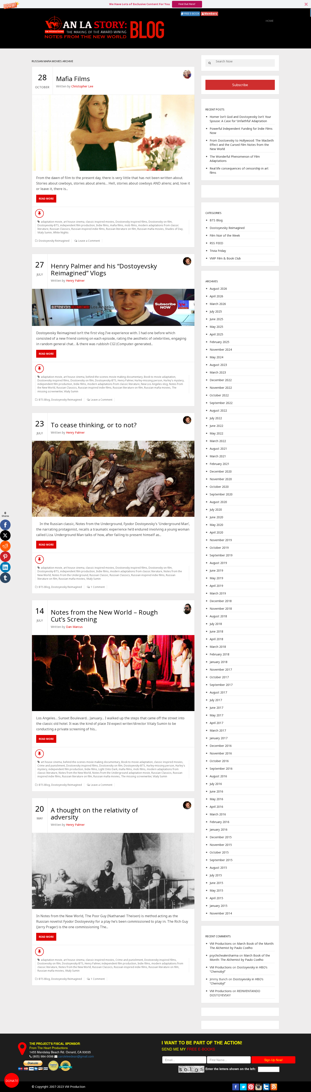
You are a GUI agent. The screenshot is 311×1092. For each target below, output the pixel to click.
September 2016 (221, 769)
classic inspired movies (100, 221)
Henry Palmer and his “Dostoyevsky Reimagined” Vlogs (104, 269)
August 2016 (218, 776)
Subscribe (240, 85)
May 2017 (216, 715)
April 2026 (216, 296)
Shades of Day (174, 229)
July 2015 (216, 875)
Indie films (102, 225)
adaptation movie (51, 221)
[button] (155, 4)
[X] (5, 535)
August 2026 (218, 289)
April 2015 (216, 898)
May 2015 (216, 890)
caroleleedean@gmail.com (76, 1056)
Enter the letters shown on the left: (230, 1069)
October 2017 (219, 677)
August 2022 (218, 410)
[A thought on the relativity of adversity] (113, 871)
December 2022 (221, 380)
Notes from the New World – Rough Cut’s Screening (104, 615)
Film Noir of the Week (225, 235)
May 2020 (216, 525)
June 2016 (216, 791)
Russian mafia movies (150, 229)
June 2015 (216, 883)
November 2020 (221, 479)
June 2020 (216, 517)
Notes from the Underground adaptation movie (121, 773)
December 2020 (221, 471)
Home (270, 21)
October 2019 (219, 548)
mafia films (116, 225)
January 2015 (218, 906)
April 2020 (216, 532)
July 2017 (216, 700)
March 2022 (218, 441)
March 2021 (218, 456)
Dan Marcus (74, 627)
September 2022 (221, 403)
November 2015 (221, 845)
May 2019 (216, 578)
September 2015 (221, 860)
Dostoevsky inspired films (131, 221)
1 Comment (98, 587)
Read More (46, 198)
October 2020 (219, 487)
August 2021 (218, 449)
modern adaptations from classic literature (113, 384)
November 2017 (221, 669)
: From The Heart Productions (55, 1045)
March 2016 (218, 814)
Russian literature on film (121, 229)
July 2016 (216, 784)
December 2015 (221, 837)
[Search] (209, 63)
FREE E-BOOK (191, 13)
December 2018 (221, 601)
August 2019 (218, 563)
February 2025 (219, 342)
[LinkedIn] (5, 567)
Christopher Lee (82, 86)
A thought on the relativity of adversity (94, 813)
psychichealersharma (224, 955)
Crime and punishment (51, 765)
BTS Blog (44, 399)
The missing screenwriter (136, 776)
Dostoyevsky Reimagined (54, 241)
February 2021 (219, 464)
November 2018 (221, 609)
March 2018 (218, 647)
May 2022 (216, 433)
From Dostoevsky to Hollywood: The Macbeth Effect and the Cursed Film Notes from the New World (242, 144)
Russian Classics (60, 229)
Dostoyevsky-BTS (48, 225)
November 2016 (221, 753)
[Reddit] (5, 546)
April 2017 (216, 723)
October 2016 (219, 761)
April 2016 (216, 807)
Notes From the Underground (70, 575)
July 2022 (216, 418)
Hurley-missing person (148, 380)
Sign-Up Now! (273, 1060)
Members (210, 13)
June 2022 (216, 426)
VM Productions (221, 944)
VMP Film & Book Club (225, 258)
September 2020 (221, 494)
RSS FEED (216, 243)
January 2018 (218, 662)
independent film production (77, 225)
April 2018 (216, 639)
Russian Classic (98, 575)
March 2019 (218, 593)
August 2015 (218, 868)
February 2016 (219, 822)
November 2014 (221, 913)
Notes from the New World (75, 773)
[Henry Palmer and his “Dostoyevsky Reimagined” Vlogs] (113, 307)
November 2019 (221, 540)
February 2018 (219, 654)
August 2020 (218, 502)
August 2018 (218, 616)
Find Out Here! (187, 4)
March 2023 (218, 372)
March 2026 (218, 304)
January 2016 (218, 829)
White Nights (61, 232)
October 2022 (219, 395)
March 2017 (218, 730)
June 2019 (216, 570)
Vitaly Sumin (44, 232)
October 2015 (219, 852)
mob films (131, 225)
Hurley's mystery (174, 380)
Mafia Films (73, 78)
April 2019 (216, 586)
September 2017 (221, 685)
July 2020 (216, 509)
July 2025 (216, 311)
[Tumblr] (5, 577)
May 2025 (216, 327)
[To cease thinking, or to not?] (113, 479)
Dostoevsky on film (160, 221)
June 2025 (216, 319)
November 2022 (221, 388)
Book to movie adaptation (159, 377)
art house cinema (73, 221)
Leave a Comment (89, 241)
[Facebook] (5, 525)
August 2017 (218, 692)
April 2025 (216, 334)
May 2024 (216, 357)
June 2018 (216, 631)
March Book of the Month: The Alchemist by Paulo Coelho (242, 946)
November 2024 (221, 349)
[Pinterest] (5, 556)
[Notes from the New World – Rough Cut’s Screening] (113, 673)
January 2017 (218, 738)
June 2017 (216, 708)
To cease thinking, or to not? (93, 425)
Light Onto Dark (107, 769)
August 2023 (218, 365)
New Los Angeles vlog (154, 384)
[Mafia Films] (113, 133)
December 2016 (221, 746)
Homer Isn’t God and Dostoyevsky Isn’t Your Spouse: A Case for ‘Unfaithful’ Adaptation (240, 119)
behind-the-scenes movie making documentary (114, 377)
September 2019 (221, 555)
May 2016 (216, 799)
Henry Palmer (75, 281)
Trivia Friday (218, 251)
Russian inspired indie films (88, 229)
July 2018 (216, 624)
